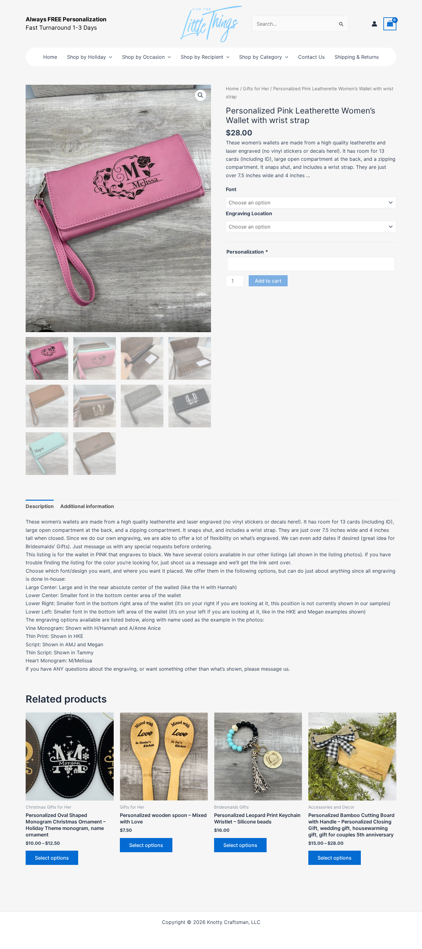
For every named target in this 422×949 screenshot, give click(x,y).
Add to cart (268, 281)
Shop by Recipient (202, 57)
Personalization (247, 252)
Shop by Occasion (143, 57)
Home (50, 57)
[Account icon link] (374, 24)
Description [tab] (40, 506)
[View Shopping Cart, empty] (389, 23)
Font (231, 189)
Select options (52, 858)
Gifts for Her (256, 89)
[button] (109, 57)
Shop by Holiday (86, 57)
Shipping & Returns (357, 57)
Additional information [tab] (87, 506)
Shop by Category (260, 57)
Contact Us (311, 57)
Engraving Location (249, 213)
